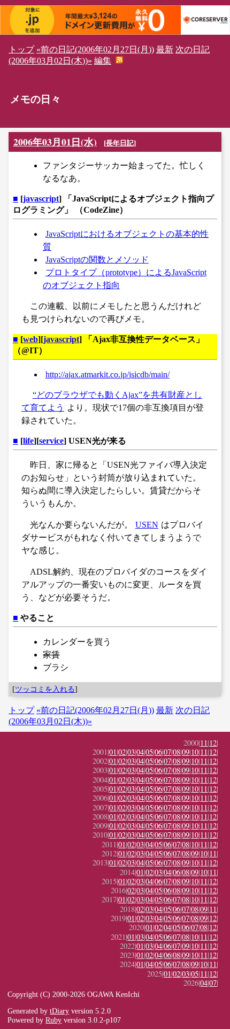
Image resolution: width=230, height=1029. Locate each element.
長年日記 (120, 143)
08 (176, 752)
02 (122, 752)
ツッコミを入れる (45, 689)
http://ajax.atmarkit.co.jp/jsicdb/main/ (107, 374)
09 (185, 752)
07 (167, 752)
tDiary (59, 1011)
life (28, 440)
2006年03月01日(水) (55, 142)
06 (158, 752)
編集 (102, 60)
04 (140, 752)
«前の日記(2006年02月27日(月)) (95, 49)
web (30, 339)
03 (131, 752)
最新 (164, 49)
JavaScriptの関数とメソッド (97, 259)
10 (194, 752)
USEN (146, 524)
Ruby (53, 1020)
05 (149, 752)
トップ (21, 49)
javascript (41, 198)
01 (113, 752)
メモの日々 (35, 99)
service (51, 440)
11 (204, 743)
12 (213, 743)
